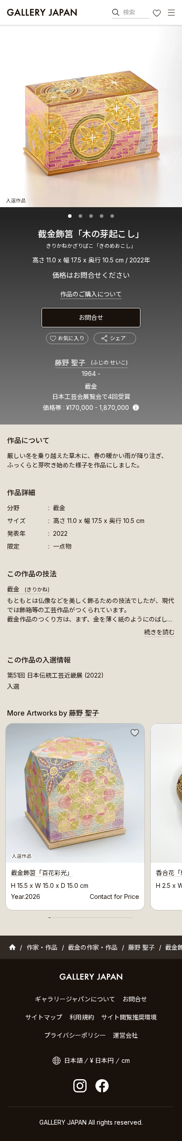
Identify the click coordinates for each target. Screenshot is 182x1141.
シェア (118, 338)
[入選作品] (91, 116)
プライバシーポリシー (75, 1035)
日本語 (73, 1060)
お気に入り (158, 14)
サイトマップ (43, 1017)
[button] (70, 216)
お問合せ (91, 317)
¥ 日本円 (102, 1060)
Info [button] (136, 407)
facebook (102, 1085)
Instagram (80, 1085)
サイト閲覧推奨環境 (129, 1017)
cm (125, 1060)
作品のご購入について (91, 294)
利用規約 (81, 1017)
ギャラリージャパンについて (75, 999)
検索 (129, 12)
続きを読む (159, 632)
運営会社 (125, 1035)
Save (133, 734)
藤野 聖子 (91, 362)
